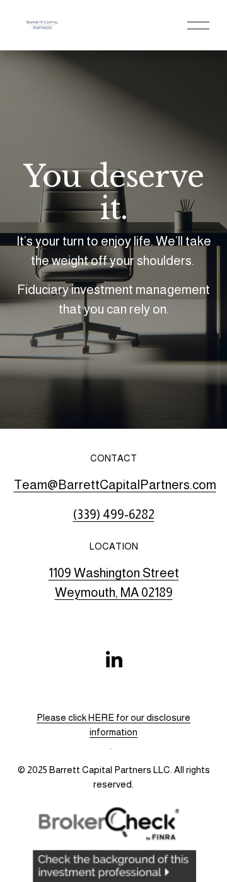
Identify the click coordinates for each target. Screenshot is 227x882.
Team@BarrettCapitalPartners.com (115, 485)
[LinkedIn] (113, 660)
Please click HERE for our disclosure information (113, 724)
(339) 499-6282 (113, 514)
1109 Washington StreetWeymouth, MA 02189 (114, 582)
